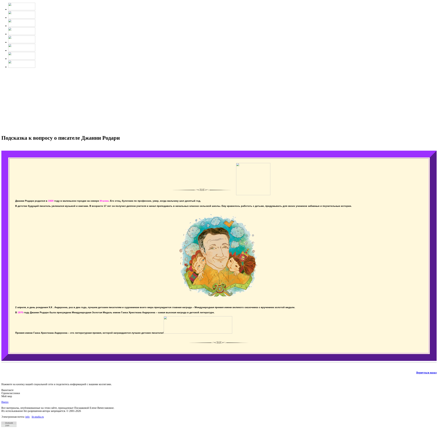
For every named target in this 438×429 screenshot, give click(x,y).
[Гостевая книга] (21, 42)
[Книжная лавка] (21, 66)
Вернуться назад (426, 372)
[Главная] (21, 9)
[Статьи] (21, 34)
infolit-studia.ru (34, 416)
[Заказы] (21, 50)
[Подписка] (21, 58)
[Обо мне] (21, 17)
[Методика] (21, 25)
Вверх (5, 402)
